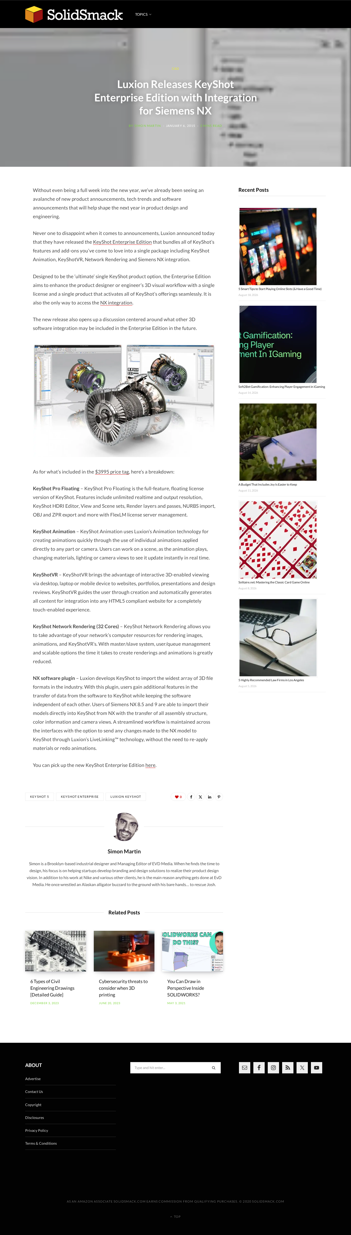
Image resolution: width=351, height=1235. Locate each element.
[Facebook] (191, 797)
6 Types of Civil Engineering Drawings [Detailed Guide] (52, 987)
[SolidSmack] (74, 14)
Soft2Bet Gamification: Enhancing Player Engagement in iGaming (281, 387)
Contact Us (34, 1091)
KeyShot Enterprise (80, 797)
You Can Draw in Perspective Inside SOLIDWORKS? (185, 987)
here (150, 765)
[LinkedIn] (210, 797)
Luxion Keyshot (125, 797)
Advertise (33, 1078)
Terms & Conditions (41, 1143)
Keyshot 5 (39, 797)
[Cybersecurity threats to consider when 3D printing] (124, 951)
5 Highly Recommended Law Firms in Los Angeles (271, 680)
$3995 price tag (112, 472)
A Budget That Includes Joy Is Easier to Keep (267, 484)
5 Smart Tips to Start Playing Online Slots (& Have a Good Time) (280, 289)
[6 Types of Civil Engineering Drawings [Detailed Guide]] (55, 951)
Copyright (33, 1104)
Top (177, 1217)
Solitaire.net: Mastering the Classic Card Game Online (274, 582)
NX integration (116, 302)
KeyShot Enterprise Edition (122, 242)
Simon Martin (147, 126)
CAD (175, 69)
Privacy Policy (36, 1130)
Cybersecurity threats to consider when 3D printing (123, 987)
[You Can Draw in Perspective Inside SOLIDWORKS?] (192, 951)
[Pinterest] (219, 797)
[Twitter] (200, 797)
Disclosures (34, 1117)
